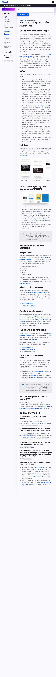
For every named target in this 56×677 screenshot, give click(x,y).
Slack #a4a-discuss (36, 477)
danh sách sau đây (24, 283)
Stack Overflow (39, 467)
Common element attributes (8, 28)
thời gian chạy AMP (45, 106)
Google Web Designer (28, 305)
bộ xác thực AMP (31, 375)
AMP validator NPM (37, 371)
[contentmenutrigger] (35, 10)
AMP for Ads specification (7, 20)
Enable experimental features (7, 38)
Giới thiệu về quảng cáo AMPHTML (7, 33)
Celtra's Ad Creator (27, 303)
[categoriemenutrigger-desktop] (23, 14)
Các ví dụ (24, 155)
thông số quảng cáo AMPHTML (37, 292)
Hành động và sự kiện (8, 24)
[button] (53, 2)
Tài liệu (21, 20)
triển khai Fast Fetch (42, 220)
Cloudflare (32, 377)
